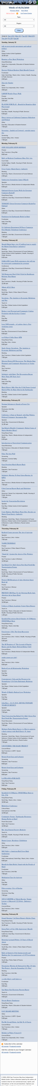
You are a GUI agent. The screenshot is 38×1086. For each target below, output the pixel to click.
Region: (19, 23)
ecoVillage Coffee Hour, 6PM (12, 337)
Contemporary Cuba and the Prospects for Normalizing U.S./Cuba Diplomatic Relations (17, 680)
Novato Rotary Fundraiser (10, 1000)
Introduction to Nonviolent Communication (17, 443)
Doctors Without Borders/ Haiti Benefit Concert (18, 70)
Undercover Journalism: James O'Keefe (15, 180)
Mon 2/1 (18, 36)
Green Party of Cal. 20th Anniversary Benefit (17, 929)
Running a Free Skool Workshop (13, 59)
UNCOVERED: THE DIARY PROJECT (15, 746)
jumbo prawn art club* (9, 657)
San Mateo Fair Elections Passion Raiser (15, 990)
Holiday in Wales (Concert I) (11, 1033)
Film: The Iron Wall (8, 454)
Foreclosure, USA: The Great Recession (15, 632)
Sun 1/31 (11, 36)
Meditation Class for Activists (12, 877)
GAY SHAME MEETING (10, 1011)
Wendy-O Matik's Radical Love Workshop (16, 692)
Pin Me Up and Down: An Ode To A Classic (16, 1022)
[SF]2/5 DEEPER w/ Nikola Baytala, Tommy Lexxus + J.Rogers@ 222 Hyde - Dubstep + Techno (17, 901)
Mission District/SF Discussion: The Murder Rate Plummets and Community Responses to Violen (19, 362)
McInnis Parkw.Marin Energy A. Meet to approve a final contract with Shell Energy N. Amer (18, 730)
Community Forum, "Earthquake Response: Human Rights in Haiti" (16, 817)
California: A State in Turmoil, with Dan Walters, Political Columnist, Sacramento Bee (18, 416)
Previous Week (14, 10)
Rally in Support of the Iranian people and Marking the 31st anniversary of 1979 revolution (18, 954)
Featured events (15, 1046)
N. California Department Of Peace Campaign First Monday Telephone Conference (17, 228)
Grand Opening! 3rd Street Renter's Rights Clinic (18, 918)
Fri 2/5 (10, 38)
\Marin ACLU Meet (8, 287)
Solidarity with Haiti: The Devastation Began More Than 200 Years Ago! (17, 375)
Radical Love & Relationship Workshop (15, 668)
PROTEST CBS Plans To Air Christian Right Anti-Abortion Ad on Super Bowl (19, 594)
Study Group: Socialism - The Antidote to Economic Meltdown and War (16, 349)
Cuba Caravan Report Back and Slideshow (16, 488)
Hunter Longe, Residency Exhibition (14, 840)
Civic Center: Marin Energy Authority (15, 169)
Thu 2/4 (4, 38)
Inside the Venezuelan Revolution (13, 501)
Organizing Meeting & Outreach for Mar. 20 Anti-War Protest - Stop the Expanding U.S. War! (19, 967)
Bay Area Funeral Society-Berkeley (14, 830)
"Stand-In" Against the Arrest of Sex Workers (17, 554)
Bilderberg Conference (9, 806)
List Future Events (26, 13)
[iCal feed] (3, 1044)
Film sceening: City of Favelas (12, 888)
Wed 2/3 (31, 36)
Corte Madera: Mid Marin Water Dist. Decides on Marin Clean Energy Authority (19, 513)
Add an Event (10, 13)
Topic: (19, 17)
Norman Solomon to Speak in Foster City (16, 404)
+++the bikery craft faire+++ (12, 979)
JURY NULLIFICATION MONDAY (14, 147)
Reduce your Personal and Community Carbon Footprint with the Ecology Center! (18, 312)
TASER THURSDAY (9, 543)
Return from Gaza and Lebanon (12, 767)
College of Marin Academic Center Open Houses (18, 606)
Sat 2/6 (16, 38)
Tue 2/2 (24, 36)
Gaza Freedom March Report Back (13, 464)
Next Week (24, 10)
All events (5, 1046)
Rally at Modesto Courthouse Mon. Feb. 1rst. (17, 158)
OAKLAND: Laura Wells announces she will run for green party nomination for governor (18, 262)
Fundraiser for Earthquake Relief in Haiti (16, 216)
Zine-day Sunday (7, 83)
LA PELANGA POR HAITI (11, 778)
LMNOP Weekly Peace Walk (11, 93)
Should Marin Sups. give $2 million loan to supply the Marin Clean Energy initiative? (19, 245)
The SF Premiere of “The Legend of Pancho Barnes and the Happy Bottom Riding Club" (17, 645)
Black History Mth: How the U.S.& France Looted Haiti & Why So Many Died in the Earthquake (19, 388)
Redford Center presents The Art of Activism (17, 532)
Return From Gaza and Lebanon (13, 757)
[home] (18, 2)
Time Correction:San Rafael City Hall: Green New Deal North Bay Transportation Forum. (19, 717)
